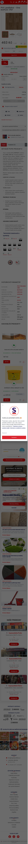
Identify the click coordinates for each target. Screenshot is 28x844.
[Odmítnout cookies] (2, 405)
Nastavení (4, 433)
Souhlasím (14, 437)
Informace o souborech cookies (17, 428)
